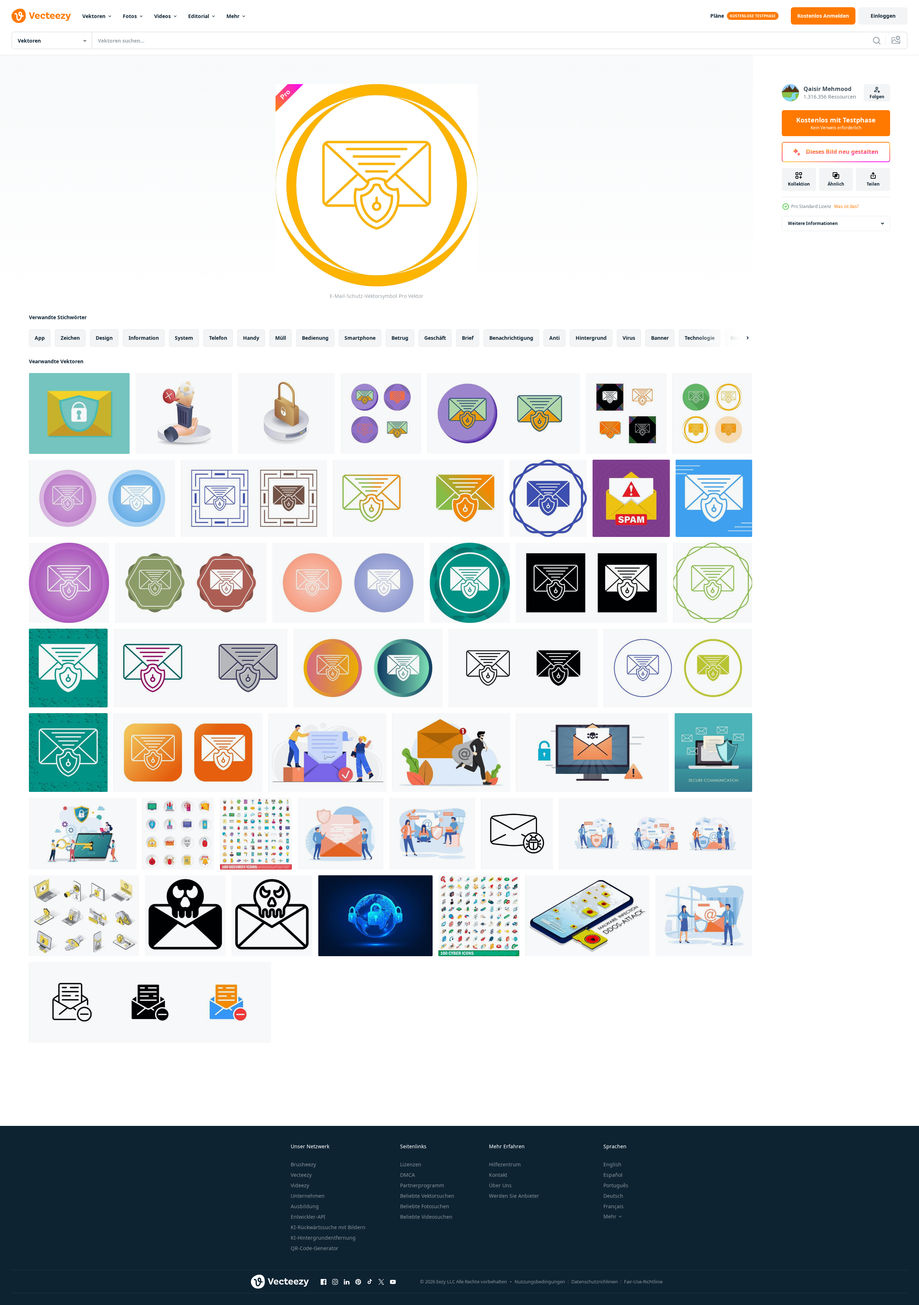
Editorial (198, 16)
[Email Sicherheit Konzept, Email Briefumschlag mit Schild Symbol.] (79, 413)
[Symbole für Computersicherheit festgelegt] (178, 834)
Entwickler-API (308, 1216)
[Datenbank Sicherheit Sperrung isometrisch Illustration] (286, 413)
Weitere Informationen (813, 223)
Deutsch (613, 1195)
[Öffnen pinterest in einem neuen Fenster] (358, 1281)
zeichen (70, 337)
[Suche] (876, 40)
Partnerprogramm (422, 1185)
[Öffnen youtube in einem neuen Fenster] (393, 1281)
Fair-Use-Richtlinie (643, 1281)
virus (629, 337)
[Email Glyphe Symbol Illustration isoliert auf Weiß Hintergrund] (185, 915)
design (104, 337)
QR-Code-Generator (314, 1248)
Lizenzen (410, 1164)
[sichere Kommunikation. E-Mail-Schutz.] (713, 752)
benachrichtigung (511, 337)
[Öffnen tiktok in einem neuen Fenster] (370, 1281)
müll (280, 337)
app (40, 337)
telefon (218, 337)
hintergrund (591, 337)
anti (554, 337)
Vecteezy (301, 1174)
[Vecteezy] (41, 16)
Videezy (300, 1185)
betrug (399, 337)
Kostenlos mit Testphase (836, 123)
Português (615, 1185)
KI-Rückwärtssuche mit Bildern (328, 1227)
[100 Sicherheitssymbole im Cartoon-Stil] (256, 834)
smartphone (360, 337)
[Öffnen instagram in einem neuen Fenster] (335, 1281)
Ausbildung (305, 1206)
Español (613, 1174)
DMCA (407, 1174)
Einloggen (883, 15)
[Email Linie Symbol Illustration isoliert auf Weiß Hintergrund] (271, 915)
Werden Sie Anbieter (514, 1195)
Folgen (877, 97)
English (612, 1164)
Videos (162, 16)
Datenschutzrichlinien (594, 1281)
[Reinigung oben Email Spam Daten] (183, 413)
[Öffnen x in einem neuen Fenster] (381, 1281)
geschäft (435, 337)
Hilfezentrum (505, 1164)
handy (251, 337)
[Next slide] (741, 338)
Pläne (717, 15)
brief (467, 337)
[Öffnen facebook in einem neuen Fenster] (323, 1281)
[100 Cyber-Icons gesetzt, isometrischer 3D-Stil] (478, 915)
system (184, 337)
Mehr (232, 16)
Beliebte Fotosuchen (424, 1206)
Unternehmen (308, 1195)
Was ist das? (846, 206)
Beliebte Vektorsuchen (427, 1195)
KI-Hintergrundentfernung (323, 1237)
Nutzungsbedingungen (540, 1281)
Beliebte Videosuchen (426, 1216)
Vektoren (93, 16)
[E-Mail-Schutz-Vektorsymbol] (381, 413)
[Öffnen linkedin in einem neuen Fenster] (347, 1281)
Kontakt (498, 1174)
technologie (700, 337)
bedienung (315, 337)
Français (613, 1206)
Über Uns (500, 1185)
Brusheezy (303, 1164)
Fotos (130, 16)
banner (660, 337)
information (144, 337)
